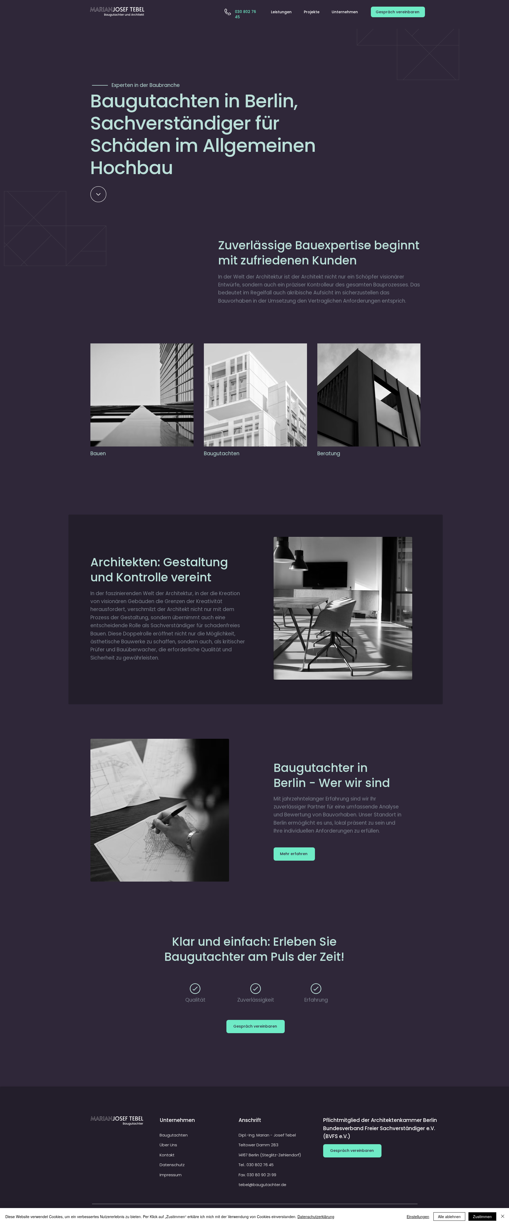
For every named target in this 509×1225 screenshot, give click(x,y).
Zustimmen (482, 1216)
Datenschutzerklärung (315, 1216)
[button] (283, 12)
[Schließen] (502, 1216)
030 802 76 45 (260, 1164)
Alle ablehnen (449, 1216)
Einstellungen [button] (418, 1216)
